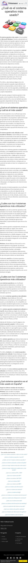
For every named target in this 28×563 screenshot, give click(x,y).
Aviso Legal (5, 541)
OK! (23, 560)
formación (19, 543)
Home (3, 536)
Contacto (4, 539)
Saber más (4, 528)
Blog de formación (21, 536)
